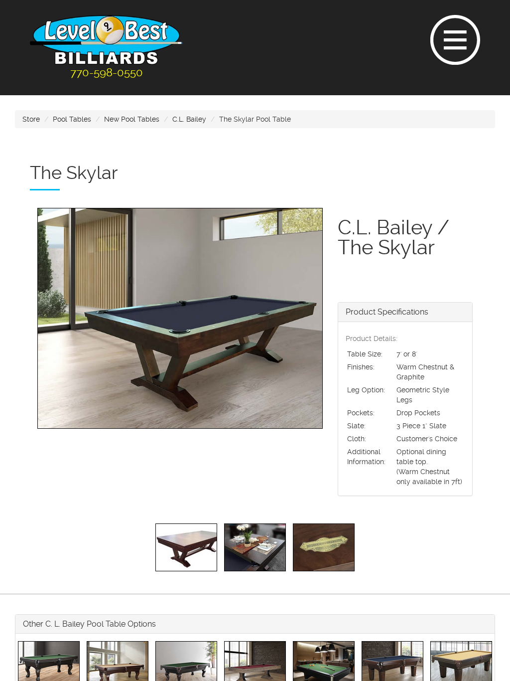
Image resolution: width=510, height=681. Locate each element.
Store (31, 119)
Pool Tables (72, 119)
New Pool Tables (131, 119)
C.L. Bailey (189, 119)
